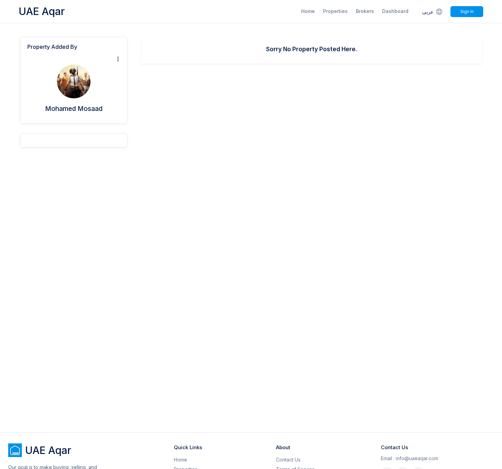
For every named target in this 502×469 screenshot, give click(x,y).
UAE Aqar (42, 11)
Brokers (365, 11)
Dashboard (395, 11)
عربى (428, 12)
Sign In (467, 11)
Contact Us (288, 460)
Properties (335, 11)
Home (308, 11)
